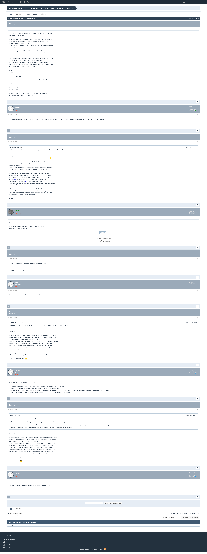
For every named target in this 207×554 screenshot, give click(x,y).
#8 (197, 378)
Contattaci (8, 547)
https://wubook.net (104, 240)
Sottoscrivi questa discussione (17, 515)
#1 (197, 28)
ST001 (17, 371)
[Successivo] (104, 505)
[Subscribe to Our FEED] (105, 549)
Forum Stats (9, 542)
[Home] (8, 2)
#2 (197, 114)
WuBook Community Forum (15, 8)
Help (100, 549)
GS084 (17, 107)
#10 (197, 480)
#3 (197, 141)
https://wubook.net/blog (105, 238)
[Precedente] (102, 505)
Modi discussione (194, 18)
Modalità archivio (10, 545)
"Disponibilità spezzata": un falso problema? (62, 8)
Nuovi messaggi (10, 539)
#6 (197, 290)
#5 (197, 258)
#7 (197, 317)
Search (87, 549)
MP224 (17, 283)
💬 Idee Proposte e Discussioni (39, 8)
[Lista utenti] (21, 2)
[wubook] (3, 1)
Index (82, 549)
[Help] (24, 2)
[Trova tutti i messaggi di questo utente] (8, 130)
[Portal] (12, 2)
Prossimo (18, 14)
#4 (197, 218)
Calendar (94, 549)
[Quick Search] (16, 2)
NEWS (26, 8)
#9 (197, 409)
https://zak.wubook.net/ (104, 241)
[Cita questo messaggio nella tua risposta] (197, 101)
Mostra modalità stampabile (16, 513)
